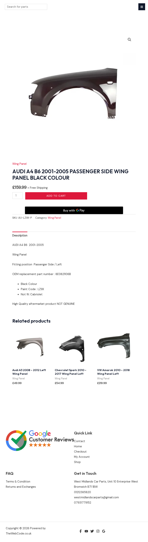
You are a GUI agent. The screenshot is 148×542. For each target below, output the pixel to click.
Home (78, 446)
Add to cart (56, 195)
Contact (79, 441)
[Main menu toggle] (141, 6)
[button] (129, 39)
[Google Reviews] (103, 531)
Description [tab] (19, 235)
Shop (77, 462)
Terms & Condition (18, 481)
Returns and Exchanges (21, 487)
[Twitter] (92, 531)
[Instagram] (98, 531)
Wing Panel (19, 164)
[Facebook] (80, 531)
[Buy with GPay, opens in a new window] (74, 210)
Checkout (80, 452)
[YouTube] (86, 531)
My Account (82, 457)
